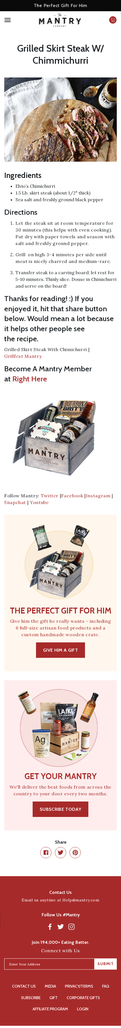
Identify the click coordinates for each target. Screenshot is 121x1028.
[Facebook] (50, 926)
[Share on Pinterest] (75, 852)
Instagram (98, 495)
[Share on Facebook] (45, 852)
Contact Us (24, 986)
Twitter (50, 495)
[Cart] (112, 20)
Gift (54, 997)
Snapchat (15, 502)
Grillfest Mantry (23, 356)
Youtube (39, 502)
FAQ (105, 986)
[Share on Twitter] (60, 852)
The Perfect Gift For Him (60, 5)
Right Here (29, 378)
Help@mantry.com (80, 900)
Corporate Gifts (83, 997)
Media (50, 986)
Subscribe (31, 997)
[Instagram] (71, 926)
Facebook (72, 495)
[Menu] (17, 20)
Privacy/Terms (79, 986)
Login (82, 1008)
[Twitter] (61, 926)
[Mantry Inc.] (60, 20)
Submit (105, 963)
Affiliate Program (50, 1008)
